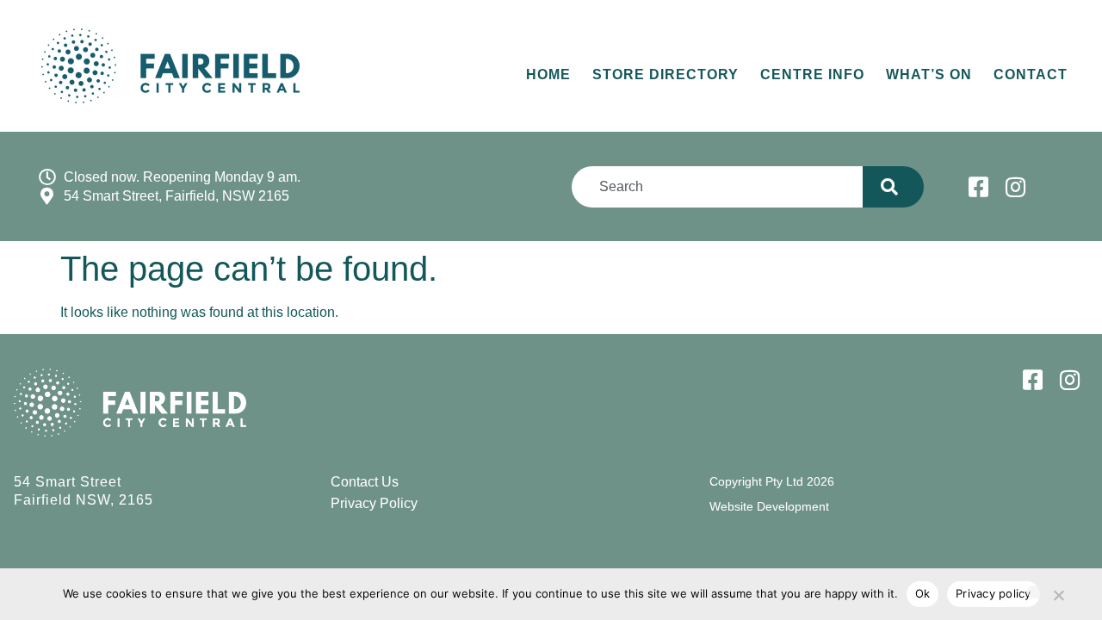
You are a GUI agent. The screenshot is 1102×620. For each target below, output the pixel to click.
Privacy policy (993, 593)
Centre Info (812, 74)
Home (548, 74)
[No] (1058, 592)
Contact (1031, 74)
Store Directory (665, 74)
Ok (923, 593)
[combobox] (717, 187)
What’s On (929, 74)
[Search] (893, 187)
